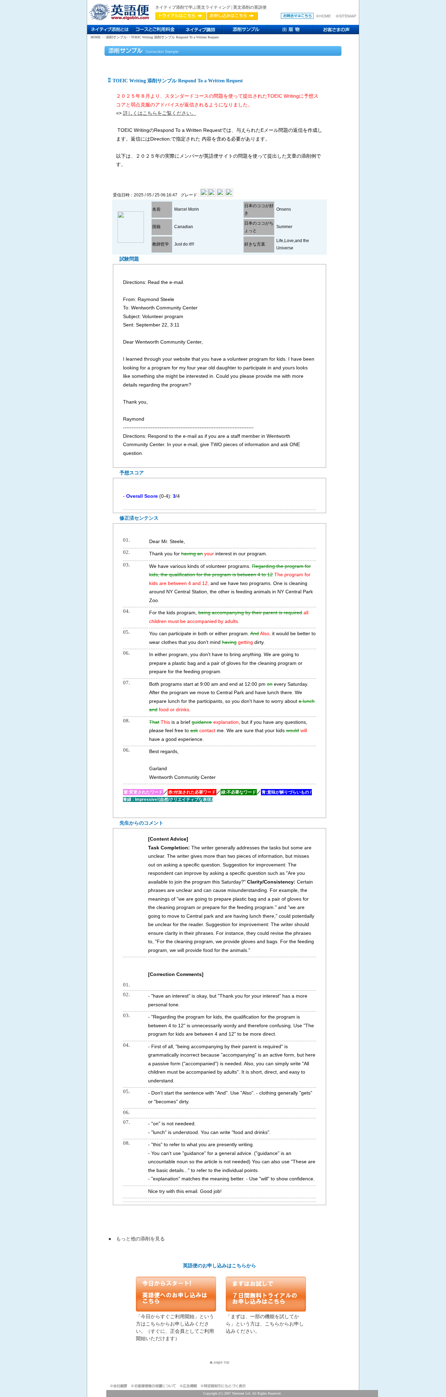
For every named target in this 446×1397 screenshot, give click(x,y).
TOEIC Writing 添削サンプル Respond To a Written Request (175, 37)
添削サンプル (116, 37)
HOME (96, 37)
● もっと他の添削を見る (136, 1238)
